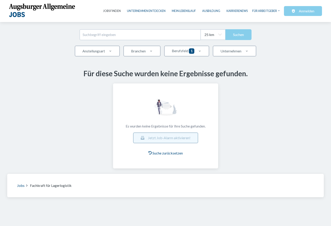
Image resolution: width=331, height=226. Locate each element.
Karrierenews (237, 11)
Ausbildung (211, 11)
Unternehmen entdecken (146, 11)
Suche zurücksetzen (167, 153)
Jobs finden (112, 11)
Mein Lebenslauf (184, 11)
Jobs (21, 185)
